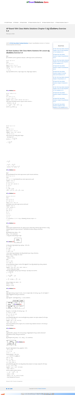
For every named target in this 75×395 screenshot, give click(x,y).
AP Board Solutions (41, 388)
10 (42, 394)
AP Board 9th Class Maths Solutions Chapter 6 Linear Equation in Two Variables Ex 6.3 (60, 106)
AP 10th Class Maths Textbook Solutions (18, 43)
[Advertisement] (37, 12)
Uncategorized (19, 381)
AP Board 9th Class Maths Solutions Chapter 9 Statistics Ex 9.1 (60, 94)
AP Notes (50, 394)
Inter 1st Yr (45, 394)
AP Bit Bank (53, 394)
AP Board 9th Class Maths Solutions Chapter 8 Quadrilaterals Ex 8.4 (60, 100)
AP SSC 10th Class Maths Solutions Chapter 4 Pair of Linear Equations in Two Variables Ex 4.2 (61, 50)
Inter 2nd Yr (47, 394)
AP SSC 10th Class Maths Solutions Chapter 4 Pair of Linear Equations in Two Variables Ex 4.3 (61, 89)
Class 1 (23, 394)
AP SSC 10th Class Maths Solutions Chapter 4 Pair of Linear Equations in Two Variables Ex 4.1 (61, 62)
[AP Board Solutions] (37, 2)
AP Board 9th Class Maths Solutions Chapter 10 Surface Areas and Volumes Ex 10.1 (59, 73)
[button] (37, 394)
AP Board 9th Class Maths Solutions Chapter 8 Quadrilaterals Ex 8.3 (60, 56)
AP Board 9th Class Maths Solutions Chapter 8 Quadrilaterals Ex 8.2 (60, 67)
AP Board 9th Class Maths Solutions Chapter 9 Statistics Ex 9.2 (60, 83)
